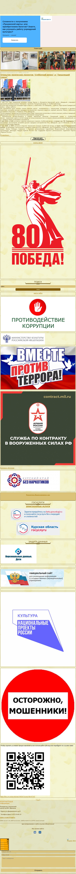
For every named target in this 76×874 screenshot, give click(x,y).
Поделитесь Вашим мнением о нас (38, 495)
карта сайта (38, 293)
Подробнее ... (5, 135)
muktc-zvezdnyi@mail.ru (7, 818)
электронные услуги (38, 506)
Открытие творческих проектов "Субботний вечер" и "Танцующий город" (35, 76)
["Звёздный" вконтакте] (35, 833)
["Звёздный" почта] (40, 833)
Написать (14, 40)
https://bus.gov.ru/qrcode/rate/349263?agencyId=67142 (18, 796)
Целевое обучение (7, 468)
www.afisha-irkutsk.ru (72, 566)
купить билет (38, 143)
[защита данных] (19, 563)
